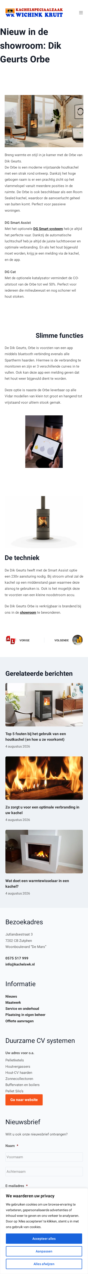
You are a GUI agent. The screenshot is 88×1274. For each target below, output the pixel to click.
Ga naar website (24, 1099)
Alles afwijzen (44, 1264)
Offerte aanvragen (19, 1021)
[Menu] (81, 13)
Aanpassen (44, 1251)
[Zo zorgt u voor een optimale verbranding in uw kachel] (44, 778)
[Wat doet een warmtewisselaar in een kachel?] (44, 851)
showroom (28, 612)
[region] (44, 1231)
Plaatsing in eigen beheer (25, 1015)
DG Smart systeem (48, 229)
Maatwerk (13, 1002)
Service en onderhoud (22, 1009)
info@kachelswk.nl (20, 964)
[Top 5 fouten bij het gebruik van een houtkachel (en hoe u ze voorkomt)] (44, 705)
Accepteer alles (44, 1238)
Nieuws (11, 996)
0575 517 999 (16, 958)
